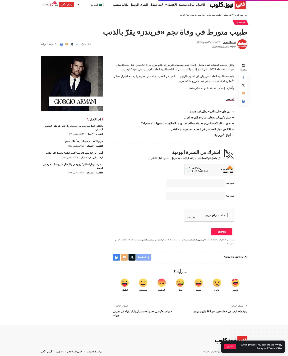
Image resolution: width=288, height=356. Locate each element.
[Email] (66, 44)
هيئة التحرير (230, 41)
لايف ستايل (240, 22)
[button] (230, 346)
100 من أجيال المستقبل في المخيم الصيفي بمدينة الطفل (200, 129)
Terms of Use (275, 348)
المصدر (230, 99)
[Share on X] (72, 44)
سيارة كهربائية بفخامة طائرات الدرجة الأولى (207, 117)
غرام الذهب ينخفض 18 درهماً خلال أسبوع (83, 141)
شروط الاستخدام (194, 239)
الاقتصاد (99, 134)
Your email (229, 196)
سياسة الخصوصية (146, 239)
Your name (229, 183)
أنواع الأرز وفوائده (221, 135)
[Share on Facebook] (77, 44)
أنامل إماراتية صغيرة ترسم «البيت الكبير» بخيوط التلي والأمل (74, 152)
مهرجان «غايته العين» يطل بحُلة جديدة (210, 111)
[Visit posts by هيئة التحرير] (242, 44)
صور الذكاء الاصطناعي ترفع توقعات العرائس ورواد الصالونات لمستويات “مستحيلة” (186, 123)
